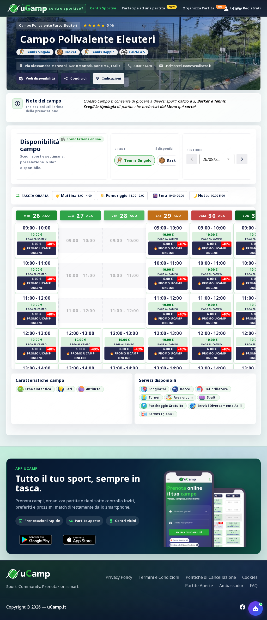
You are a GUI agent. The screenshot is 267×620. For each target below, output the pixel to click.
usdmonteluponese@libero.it (188, 65)
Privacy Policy (119, 577)
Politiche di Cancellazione (211, 577)
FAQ (254, 585)
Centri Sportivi (103, 8)
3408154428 (143, 65)
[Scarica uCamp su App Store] (79, 539)
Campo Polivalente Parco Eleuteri (48, 25)
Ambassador (231, 585)
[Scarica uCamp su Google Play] (35, 539)
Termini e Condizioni (158, 577)
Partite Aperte (199, 585)
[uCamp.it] (28, 574)
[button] (75, 78)
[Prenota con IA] (255, 608)
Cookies (250, 577)
